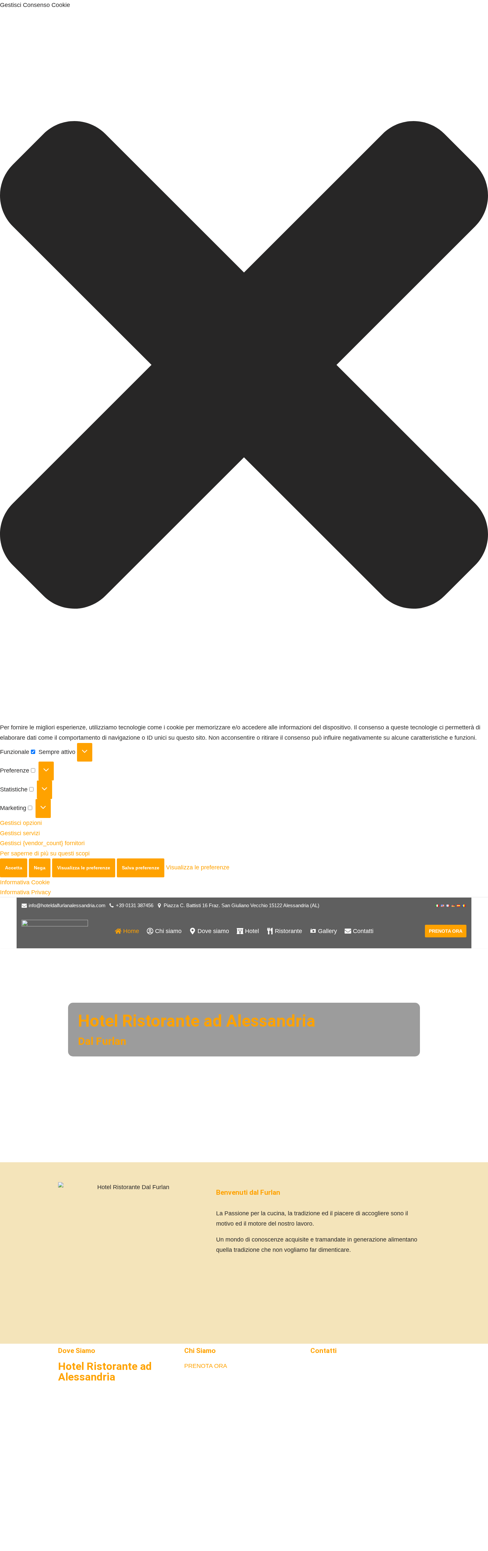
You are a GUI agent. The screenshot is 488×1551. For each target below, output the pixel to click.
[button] (244, 366)
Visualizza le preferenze (83, 867)
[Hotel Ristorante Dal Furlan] (55, 931)
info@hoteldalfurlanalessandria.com (67, 905)
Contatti (323, 1350)
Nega (39, 867)
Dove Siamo (76, 1350)
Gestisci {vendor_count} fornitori (42, 843)
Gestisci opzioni (21, 823)
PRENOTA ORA (445, 931)
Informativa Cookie (25, 882)
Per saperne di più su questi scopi (45, 853)
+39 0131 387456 (134, 905)
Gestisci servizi (20, 833)
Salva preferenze (140, 867)
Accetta (13, 867)
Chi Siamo (200, 1350)
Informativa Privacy (25, 892)
